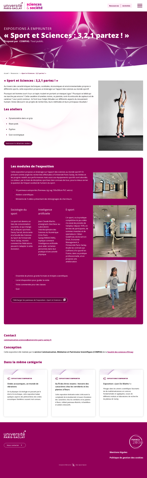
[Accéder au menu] (140, 6)
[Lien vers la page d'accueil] (24, 5)
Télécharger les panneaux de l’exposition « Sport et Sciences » (37, 300)
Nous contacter (13, 445)
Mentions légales (118, 452)
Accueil (6, 73)
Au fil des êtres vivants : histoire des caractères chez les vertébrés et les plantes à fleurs (72, 386)
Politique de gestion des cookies (126, 457)
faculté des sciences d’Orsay (120, 352)
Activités (126, 6)
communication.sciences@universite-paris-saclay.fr (28, 340)
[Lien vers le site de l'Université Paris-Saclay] (15, 434)
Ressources (114, 6)
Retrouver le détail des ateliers (18, 143)
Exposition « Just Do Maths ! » (117, 383)
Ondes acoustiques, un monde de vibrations (22, 385)
